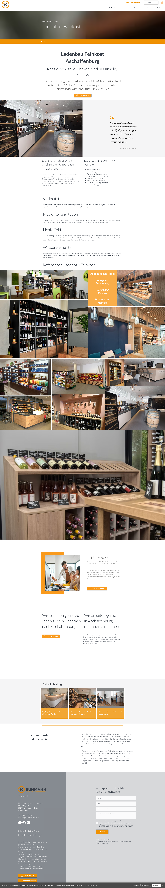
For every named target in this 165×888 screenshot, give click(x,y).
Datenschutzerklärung (91, 885)
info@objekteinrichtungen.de (28, 817)
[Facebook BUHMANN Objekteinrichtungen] (20, 822)
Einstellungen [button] (135, 885)
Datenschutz (106, 839)
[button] (161, 2)
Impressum (98, 839)
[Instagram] (24, 822)
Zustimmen (156, 885)
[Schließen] (163, 885)
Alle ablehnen (145, 885)
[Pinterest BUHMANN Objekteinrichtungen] (28, 822)
